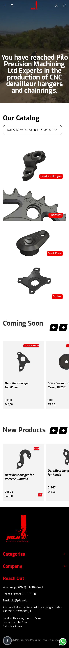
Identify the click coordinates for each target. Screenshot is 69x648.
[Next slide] (63, 328)
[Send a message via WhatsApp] (63, 642)
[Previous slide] (54, 327)
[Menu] (4, 5)
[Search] (12, 5)
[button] (7, 640)
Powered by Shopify (52, 640)
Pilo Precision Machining (27, 640)
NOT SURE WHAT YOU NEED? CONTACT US (32, 130)
